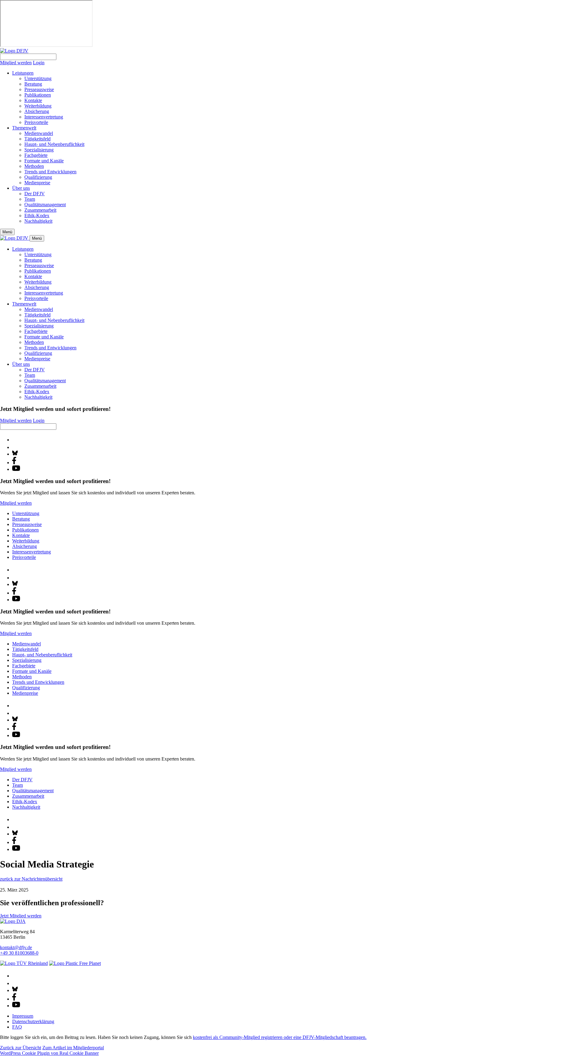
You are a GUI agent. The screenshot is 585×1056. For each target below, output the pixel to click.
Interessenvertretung (43, 116)
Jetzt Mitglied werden (20, 915)
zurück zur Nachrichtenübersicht (31, 878)
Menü (7, 232)
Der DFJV (34, 193)
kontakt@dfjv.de (16, 947)
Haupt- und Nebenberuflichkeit (54, 144)
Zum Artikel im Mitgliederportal (73, 1047)
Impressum (22, 1016)
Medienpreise (37, 182)
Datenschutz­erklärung (33, 1021)
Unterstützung (37, 78)
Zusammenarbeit (40, 210)
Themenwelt (24, 127)
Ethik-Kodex (36, 215)
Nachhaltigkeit (38, 221)
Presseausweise (39, 89)
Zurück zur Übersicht (20, 1047)
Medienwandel (38, 133)
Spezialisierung (39, 149)
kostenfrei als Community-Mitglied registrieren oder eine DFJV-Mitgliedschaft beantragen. (280, 1037)
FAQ (17, 1027)
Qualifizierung (38, 177)
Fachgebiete (36, 155)
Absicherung (36, 111)
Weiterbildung (37, 105)
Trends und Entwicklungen (50, 171)
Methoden (34, 166)
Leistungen (23, 73)
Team (29, 199)
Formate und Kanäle (44, 160)
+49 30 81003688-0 (19, 952)
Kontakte (33, 100)
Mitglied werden (16, 62)
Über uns (21, 188)
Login (38, 62)
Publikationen (37, 94)
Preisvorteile (36, 122)
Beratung (33, 84)
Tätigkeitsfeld (37, 138)
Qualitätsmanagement (45, 204)
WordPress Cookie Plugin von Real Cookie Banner (49, 1053)
